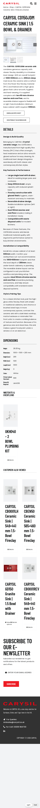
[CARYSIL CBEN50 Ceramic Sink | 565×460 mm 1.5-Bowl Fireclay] (29, 490)
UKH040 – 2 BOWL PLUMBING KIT (12, 441)
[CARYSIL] (11, 3)
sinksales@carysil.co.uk (13, 722)
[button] (32, 805)
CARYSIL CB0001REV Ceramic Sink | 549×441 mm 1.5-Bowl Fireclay (31, 601)
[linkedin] (4, 731)
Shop (12, 7)
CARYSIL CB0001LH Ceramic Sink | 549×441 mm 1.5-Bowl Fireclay (11, 523)
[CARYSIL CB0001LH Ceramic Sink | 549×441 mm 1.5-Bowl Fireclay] (10, 490)
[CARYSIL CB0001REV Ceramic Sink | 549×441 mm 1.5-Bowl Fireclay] (29, 568)
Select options (8, 623)
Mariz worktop (30, 313)
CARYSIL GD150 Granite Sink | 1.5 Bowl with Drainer (10, 599)
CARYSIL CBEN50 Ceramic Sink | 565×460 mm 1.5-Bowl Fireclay (29, 523)
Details (11, 460)
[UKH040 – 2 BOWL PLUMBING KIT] (10, 416)
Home (5, 7)
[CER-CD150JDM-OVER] (20, 45)
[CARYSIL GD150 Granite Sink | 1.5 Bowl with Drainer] (10, 568)
